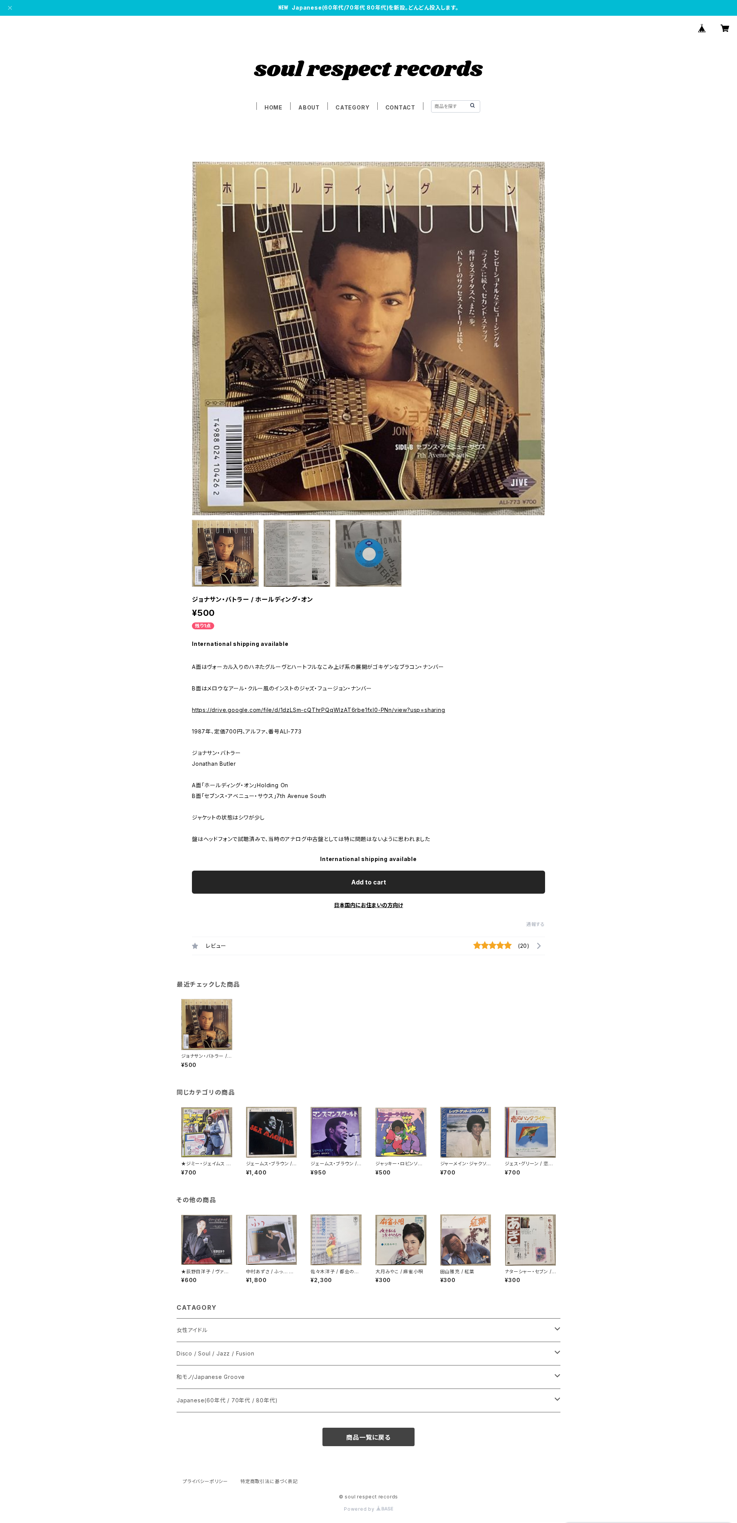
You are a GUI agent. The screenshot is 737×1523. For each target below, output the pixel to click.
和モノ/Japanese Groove (211, 1377)
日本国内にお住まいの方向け (368, 905)
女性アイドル (192, 1330)
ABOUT (309, 107)
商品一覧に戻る (368, 1437)
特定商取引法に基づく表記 (269, 1481)
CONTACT (400, 107)
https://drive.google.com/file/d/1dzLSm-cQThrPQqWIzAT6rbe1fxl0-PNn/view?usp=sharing (318, 710)
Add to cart (368, 882)
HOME (273, 107)
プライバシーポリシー (205, 1481)
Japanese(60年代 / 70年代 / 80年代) (227, 1400)
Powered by (360, 1509)
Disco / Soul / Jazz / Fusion (215, 1353)
